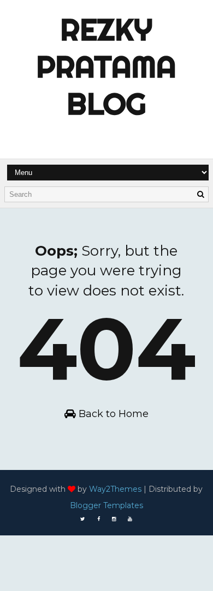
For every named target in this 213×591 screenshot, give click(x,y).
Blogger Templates (106, 505)
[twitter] (82, 519)
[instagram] (114, 519)
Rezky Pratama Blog (106, 66)
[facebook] (98, 519)
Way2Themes (115, 489)
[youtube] (130, 519)
